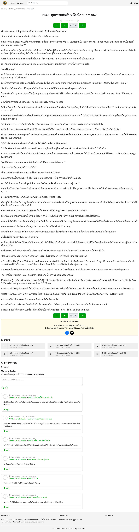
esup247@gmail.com (74, 520)
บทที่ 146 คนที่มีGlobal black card (40, 419)
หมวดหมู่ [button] (20, 3)
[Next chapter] (82, 25)
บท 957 (31, 9)
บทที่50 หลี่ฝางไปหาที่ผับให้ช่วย (39, 440)
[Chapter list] (64, 25)
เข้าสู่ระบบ (134, 3)
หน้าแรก (12, 3)
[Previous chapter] (56, 25)
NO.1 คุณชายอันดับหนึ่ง (17, 9)
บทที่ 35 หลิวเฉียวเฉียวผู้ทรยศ (38, 459)
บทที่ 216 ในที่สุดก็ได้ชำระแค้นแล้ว (40, 397)
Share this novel (71, 321)
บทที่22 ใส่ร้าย (33, 478)
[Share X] (72, 333)
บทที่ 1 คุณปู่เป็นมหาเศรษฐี (37, 497)
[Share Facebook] (67, 333)
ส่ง (5, 388)
